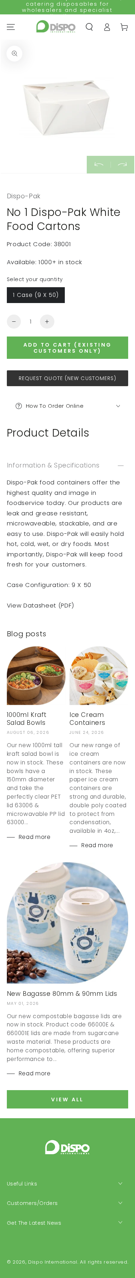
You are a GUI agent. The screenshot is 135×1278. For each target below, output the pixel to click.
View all (67, 1099)
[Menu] (10, 26)
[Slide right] (122, 164)
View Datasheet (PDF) (41, 605)
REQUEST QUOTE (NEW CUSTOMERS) (68, 378)
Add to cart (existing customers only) (67, 348)
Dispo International (52, 1262)
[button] (89, 26)
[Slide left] (99, 164)
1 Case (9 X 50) (36, 295)
